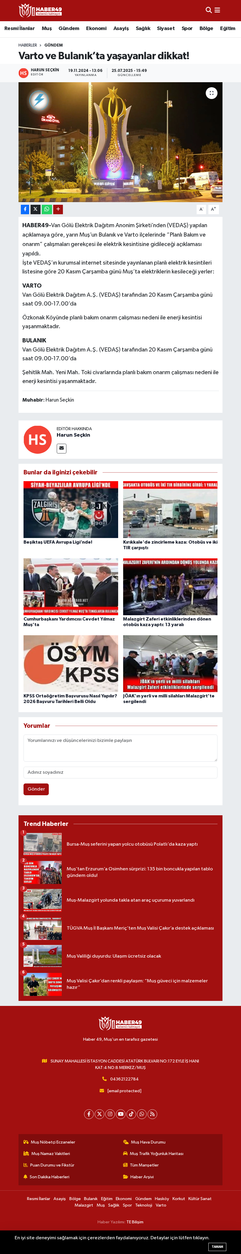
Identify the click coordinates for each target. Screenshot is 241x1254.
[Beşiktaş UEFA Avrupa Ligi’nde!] (71, 509)
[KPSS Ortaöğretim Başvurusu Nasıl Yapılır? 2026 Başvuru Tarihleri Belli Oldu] (71, 663)
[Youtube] (120, 1114)
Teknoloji (143, 1205)
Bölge (206, 28)
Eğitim (227, 28)
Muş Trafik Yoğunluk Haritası (156, 1153)
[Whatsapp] (142, 1114)
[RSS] (152, 1114)
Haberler (28, 45)
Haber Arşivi (142, 1177)
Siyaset (166, 28)
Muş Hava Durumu (148, 1142)
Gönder (36, 789)
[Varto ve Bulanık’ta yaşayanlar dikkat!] (121, 142)
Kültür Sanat (200, 1199)
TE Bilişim (134, 1222)
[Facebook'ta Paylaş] (25, 209)
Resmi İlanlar (19, 28)
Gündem (68, 28)
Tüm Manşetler (144, 1165)
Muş (47, 28)
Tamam (217, 1246)
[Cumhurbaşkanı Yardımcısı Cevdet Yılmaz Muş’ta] (71, 586)
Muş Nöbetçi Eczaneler (53, 1142)
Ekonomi (96, 28)
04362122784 (124, 1079)
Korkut (179, 1199)
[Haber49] (41, 10)
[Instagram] (110, 1114)
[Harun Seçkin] (38, 439)
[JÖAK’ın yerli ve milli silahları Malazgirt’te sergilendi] (170, 663)
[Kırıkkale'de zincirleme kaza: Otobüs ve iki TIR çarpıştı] (170, 509)
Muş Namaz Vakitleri (50, 1153)
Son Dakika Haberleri (49, 1177)
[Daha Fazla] (58, 209)
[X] (99, 1114)
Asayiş (121, 28)
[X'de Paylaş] (36, 209)
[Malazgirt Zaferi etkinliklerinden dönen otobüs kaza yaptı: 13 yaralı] (170, 586)
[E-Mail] (61, 448)
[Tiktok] (131, 1114)
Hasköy (162, 1199)
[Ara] (209, 10)
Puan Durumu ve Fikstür (52, 1165)
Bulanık (91, 1199)
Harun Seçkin (73, 435)
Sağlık (143, 28)
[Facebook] (89, 1114)
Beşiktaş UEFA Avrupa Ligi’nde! (58, 542)
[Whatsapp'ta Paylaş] (47, 209)
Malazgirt (84, 1205)
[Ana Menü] (217, 10)
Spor (187, 28)
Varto (161, 1205)
